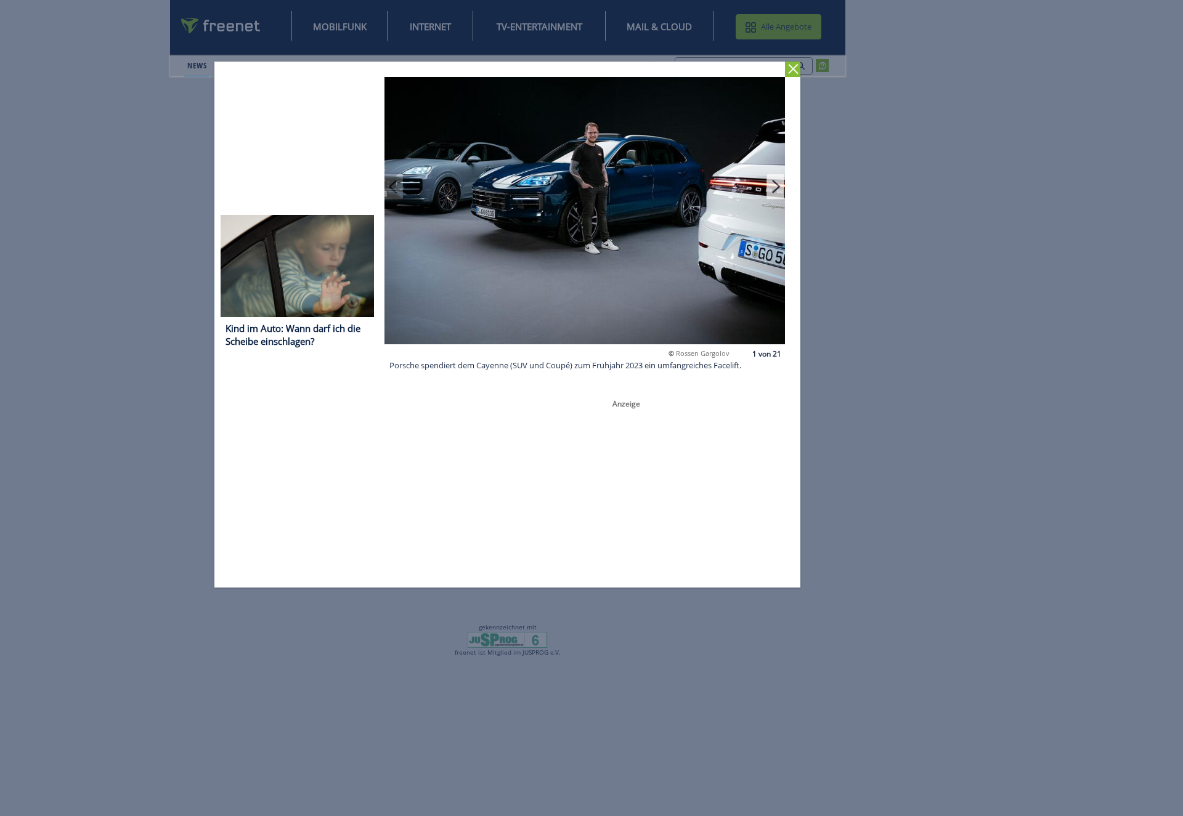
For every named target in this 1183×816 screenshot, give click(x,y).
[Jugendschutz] (507, 639)
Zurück (793, 69)
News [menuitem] (196, 65)
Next (775, 186)
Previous (394, 186)
